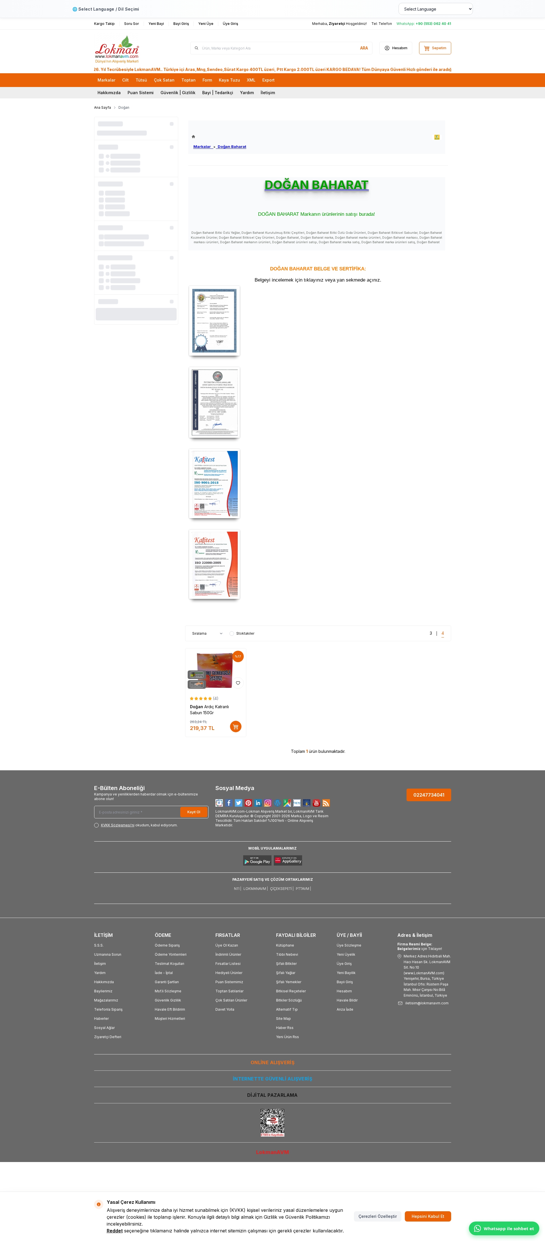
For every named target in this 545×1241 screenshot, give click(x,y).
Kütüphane (285, 945)
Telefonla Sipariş (108, 1009)
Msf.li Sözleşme (168, 991)
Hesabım (344, 991)
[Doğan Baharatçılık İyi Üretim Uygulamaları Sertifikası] (318, 402)
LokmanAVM (272, 1152)
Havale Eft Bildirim (170, 1009)
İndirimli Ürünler (228, 954)
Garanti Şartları (167, 982)
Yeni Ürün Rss (287, 1037)
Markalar (203, 146)
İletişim (268, 92)
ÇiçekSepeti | (282, 888)
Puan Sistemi (141, 92)
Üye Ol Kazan (226, 945)
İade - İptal (164, 973)
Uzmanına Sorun (107, 954)
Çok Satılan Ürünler (231, 1000)
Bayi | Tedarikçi (217, 92)
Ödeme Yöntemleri (171, 954)
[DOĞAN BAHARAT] (437, 137)
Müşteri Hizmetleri (170, 1018)
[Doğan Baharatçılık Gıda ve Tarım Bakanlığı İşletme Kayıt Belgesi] (318, 321)
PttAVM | (303, 888)
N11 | (237, 888)
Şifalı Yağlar (285, 973)
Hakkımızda (109, 92)
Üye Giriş (344, 963)
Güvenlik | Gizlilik (177, 92)
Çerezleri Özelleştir (377, 1216)
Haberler (101, 1018)
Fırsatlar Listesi (228, 963)
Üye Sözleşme (349, 945)
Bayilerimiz (103, 991)
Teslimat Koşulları (169, 963)
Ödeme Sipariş (167, 945)
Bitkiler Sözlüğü (289, 1000)
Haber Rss (285, 1028)
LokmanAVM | (255, 888)
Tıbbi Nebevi (287, 954)
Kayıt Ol (193, 812)
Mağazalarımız (106, 1000)
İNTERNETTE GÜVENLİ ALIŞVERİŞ (272, 1079)
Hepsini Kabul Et (428, 1216)
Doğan (197, 706)
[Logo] (128, 48)
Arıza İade (345, 1009)
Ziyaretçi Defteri (107, 1037)
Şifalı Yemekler (288, 982)
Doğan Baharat (231, 146)
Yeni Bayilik (346, 973)
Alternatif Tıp (287, 1009)
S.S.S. (99, 945)
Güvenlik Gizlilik (168, 1000)
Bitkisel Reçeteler (291, 991)
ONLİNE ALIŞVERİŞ (272, 1062)
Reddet (115, 1231)
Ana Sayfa (102, 107)
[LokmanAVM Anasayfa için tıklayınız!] (219, 136)
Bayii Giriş (345, 982)
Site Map (283, 1018)
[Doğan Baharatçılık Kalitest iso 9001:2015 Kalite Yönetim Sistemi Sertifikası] (318, 483)
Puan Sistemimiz (229, 982)
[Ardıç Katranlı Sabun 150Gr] (215, 669)
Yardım (247, 92)
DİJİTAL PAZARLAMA (272, 1095)
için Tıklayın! (419, 946)
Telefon (385, 23)
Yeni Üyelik (346, 954)
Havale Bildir (347, 1000)
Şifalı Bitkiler (286, 963)
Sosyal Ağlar (104, 1028)
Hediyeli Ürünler (228, 973)
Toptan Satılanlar (229, 991)
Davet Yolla (224, 1009)
